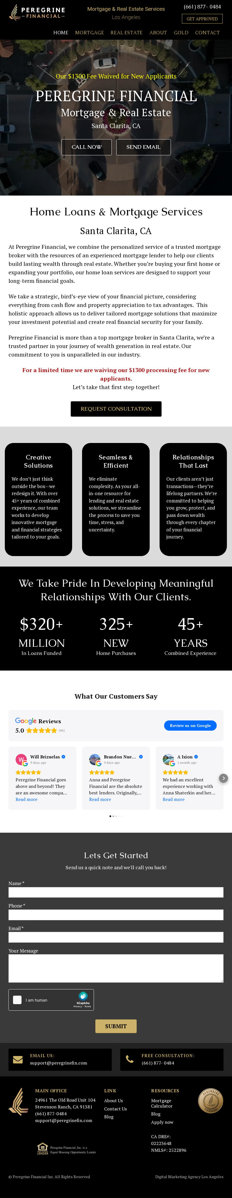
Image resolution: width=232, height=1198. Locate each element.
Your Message (23, 950)
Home (60, 33)
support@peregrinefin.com (58, 1063)
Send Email (143, 146)
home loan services (110, 272)
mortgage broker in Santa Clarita (151, 337)
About (158, 33)
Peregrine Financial (33, 337)
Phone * (16, 905)
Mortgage (89, 33)
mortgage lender (144, 255)
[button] (8, 778)
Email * (15, 928)
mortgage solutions (153, 313)
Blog (108, 1117)
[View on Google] (21, 759)
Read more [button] (26, 799)
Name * (16, 883)
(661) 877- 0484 (202, 6)
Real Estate (127, 33)
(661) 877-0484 (50, 1113)
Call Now (87, 146)
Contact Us (115, 1109)
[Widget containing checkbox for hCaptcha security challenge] (51, 1000)
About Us (113, 1100)
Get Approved (202, 19)
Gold (181, 33)
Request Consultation (116, 408)
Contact (207, 33)
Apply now (162, 1122)
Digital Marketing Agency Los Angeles (189, 1176)
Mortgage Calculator (162, 1103)
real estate (165, 346)
